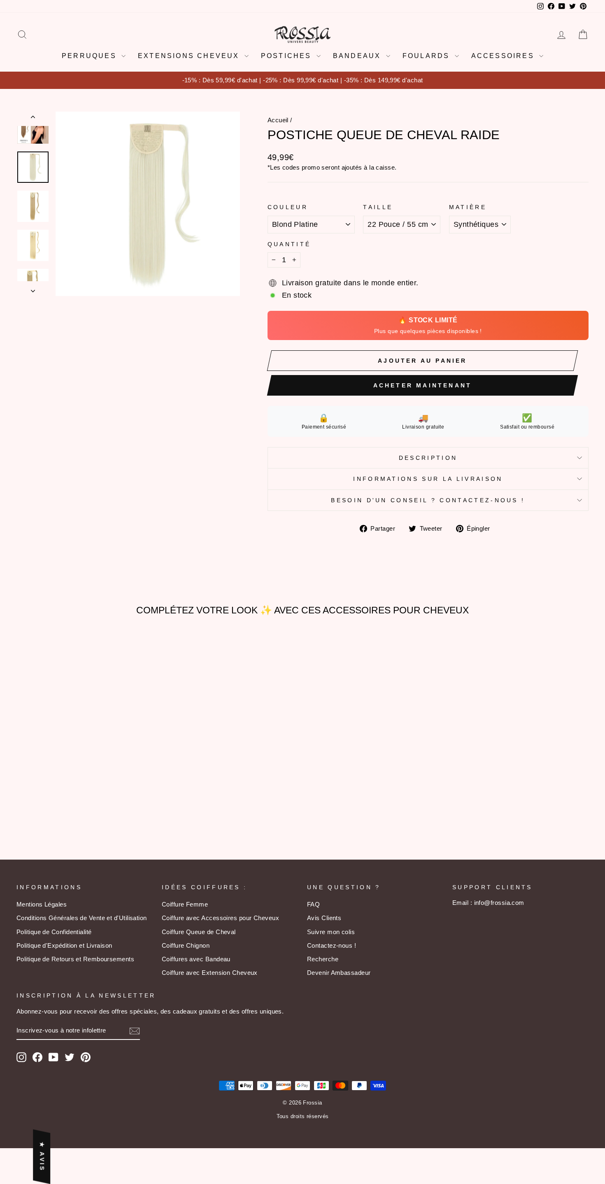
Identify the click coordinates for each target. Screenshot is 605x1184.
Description (428, 457)
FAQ (313, 904)
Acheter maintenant (422, 385)
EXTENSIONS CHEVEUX (190, 55)
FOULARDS (428, 55)
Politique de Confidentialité (54, 931)
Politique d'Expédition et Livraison (64, 945)
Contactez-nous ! (331, 945)
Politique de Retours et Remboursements (75, 959)
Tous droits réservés (303, 1116)
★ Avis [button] (42, 1156)
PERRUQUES (90, 55)
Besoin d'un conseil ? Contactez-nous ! (428, 500)
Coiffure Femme (185, 904)
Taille (378, 207)
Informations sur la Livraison (428, 478)
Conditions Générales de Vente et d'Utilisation (81, 917)
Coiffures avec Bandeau (196, 959)
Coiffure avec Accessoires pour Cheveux (220, 917)
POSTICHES (287, 55)
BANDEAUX (358, 55)
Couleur (288, 207)
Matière (467, 207)
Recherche (322, 959)
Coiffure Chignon (185, 945)
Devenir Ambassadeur (339, 972)
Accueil (278, 120)
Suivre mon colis (331, 931)
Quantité (289, 244)
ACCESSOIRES (504, 55)
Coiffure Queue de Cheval (199, 931)
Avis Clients (324, 917)
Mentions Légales (41, 904)
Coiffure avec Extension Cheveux (210, 972)
